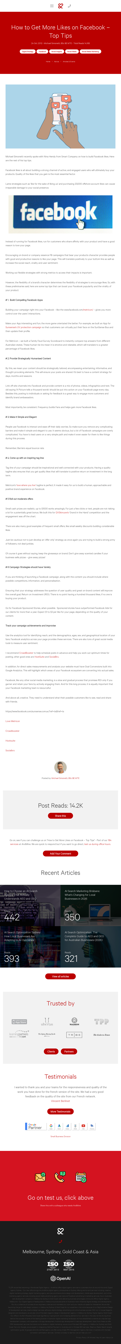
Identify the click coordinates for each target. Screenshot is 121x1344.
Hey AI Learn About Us (104, 1337)
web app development (84, 1321)
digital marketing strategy (19, 1293)
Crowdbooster (12, 730)
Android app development (64, 1321)
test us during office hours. (97, 843)
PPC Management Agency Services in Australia (84, 1330)
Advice (56, 61)
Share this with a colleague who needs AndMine (60, 1205)
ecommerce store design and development (68, 1293)
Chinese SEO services (81, 1327)
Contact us (59, 1332)
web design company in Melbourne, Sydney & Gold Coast (43, 1307)
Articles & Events (69, 61)
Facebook (42, 51)
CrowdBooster (26, 652)
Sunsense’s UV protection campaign (23, 327)
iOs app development (46, 1321)
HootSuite (39, 656)
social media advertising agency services (50, 1296)
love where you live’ (26, 485)
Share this (60, 815)
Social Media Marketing (90, 51)
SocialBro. (54, 656)
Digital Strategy (27, 51)
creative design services (35, 1310)
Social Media (71, 51)
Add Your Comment (60, 853)
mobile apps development (94, 1293)
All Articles (91, 1337)
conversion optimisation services (41, 1332)
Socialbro (10, 750)
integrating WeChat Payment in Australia (54, 1327)
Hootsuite (10, 740)
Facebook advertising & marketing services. (84, 1296)
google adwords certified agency (38, 1330)
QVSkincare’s (62, 512)
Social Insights (57, 51)
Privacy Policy (81, 1337)
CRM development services (19, 1324)
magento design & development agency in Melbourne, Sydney (69, 1313)
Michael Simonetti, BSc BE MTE (58, 43)
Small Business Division (61, 1136)
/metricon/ (88, 309)
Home (48, 61)
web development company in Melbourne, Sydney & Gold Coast (35, 1299)
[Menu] (52, 6)
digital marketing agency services (41, 1293)
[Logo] (60, 6)
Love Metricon (13, 720)
